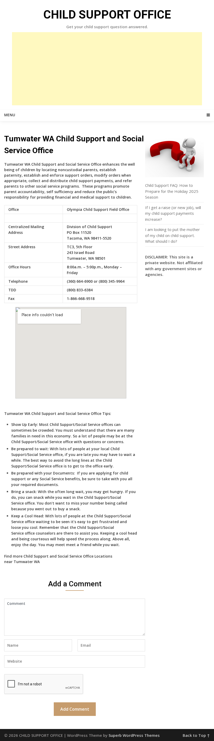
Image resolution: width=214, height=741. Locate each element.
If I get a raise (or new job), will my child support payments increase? (173, 213)
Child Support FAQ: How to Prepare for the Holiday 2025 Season (171, 191)
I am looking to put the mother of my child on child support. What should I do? (172, 235)
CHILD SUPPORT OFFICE (107, 14)
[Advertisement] (107, 68)
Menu (9, 114)
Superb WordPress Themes (134, 735)
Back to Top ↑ (196, 735)
